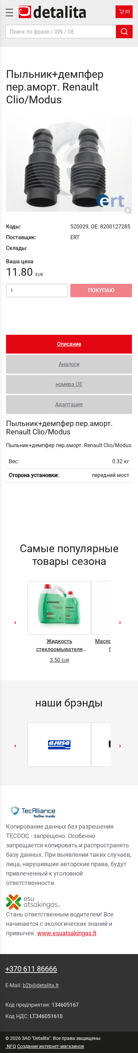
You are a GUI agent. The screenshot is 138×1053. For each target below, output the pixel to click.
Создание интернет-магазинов (50, 1046)
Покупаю (101, 290)
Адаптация (69, 404)
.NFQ (10, 1046)
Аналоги (69, 364)
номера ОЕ (69, 384)
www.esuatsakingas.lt (66, 933)
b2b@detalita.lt (41, 985)
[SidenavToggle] (8, 11)
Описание (69, 344)
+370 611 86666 (31, 969)
